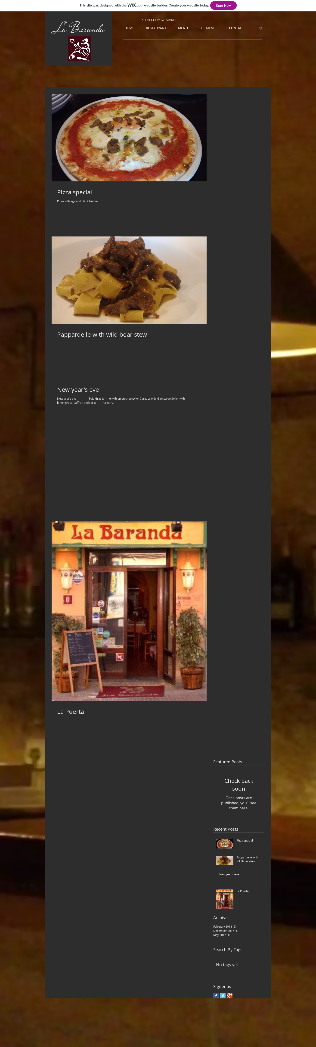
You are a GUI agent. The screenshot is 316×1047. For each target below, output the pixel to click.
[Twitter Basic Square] (223, 995)
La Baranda (79, 28)
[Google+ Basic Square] (229, 995)
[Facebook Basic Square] (216, 995)
